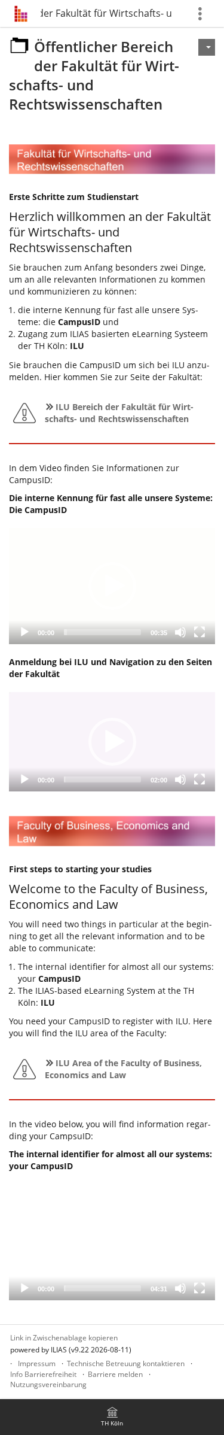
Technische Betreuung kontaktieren (126, 1363)
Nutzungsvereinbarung (48, 1384)
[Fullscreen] (199, 632)
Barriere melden (115, 1374)
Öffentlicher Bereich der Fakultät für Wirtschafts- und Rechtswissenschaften (106, 13)
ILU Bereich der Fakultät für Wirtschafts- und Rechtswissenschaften (119, 412)
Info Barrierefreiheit (43, 1374)
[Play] (24, 632)
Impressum (37, 1363)
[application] (112, 586)
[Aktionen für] (206, 47)
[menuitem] (112, 1417)
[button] (112, 586)
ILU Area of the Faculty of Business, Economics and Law (123, 1069)
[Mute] (180, 632)
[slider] (102, 632)
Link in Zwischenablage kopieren (64, 1338)
